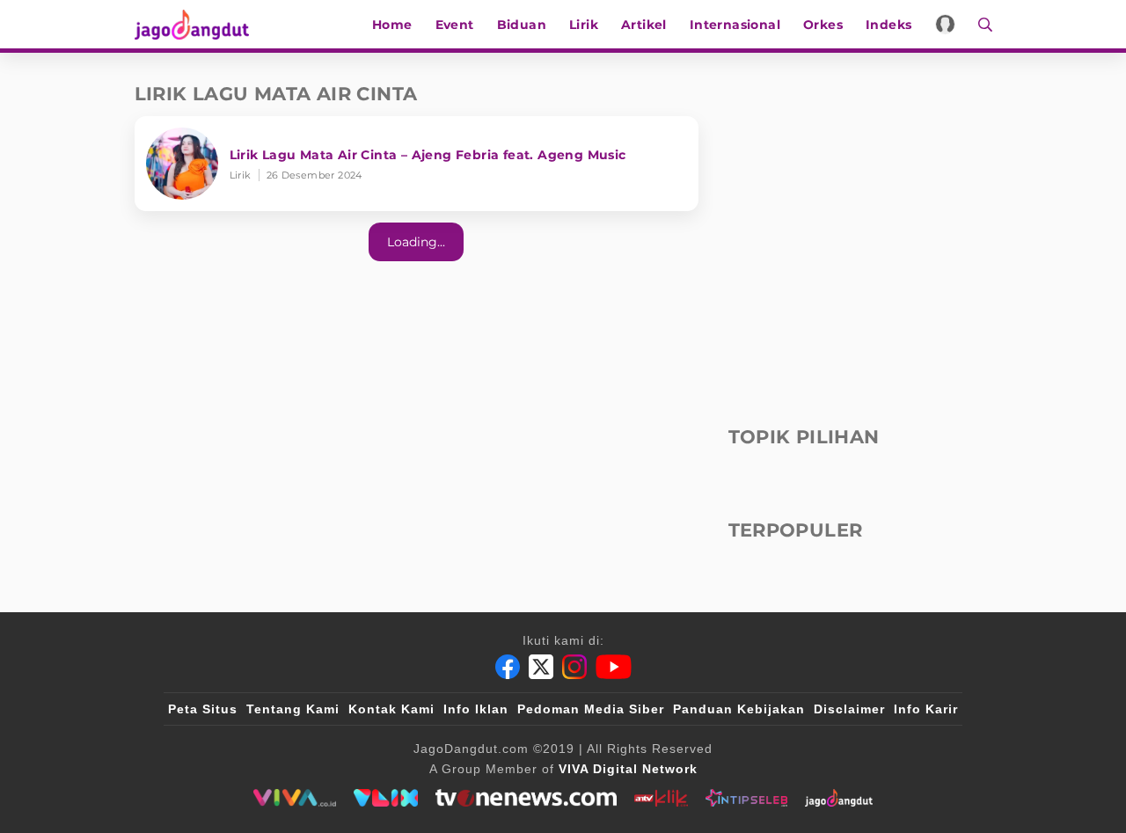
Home (392, 25)
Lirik (583, 25)
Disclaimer (849, 709)
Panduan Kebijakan (739, 709)
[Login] (945, 24)
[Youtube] (614, 666)
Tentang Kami (293, 709)
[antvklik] (661, 798)
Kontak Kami (391, 709)
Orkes (823, 25)
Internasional (735, 25)
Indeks (888, 25)
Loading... (416, 242)
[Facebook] (507, 666)
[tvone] (525, 798)
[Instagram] (574, 666)
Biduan (521, 25)
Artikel (644, 25)
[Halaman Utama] (198, 24)
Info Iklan (475, 709)
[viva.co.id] (294, 798)
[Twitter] (541, 666)
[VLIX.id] (386, 798)
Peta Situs (203, 709)
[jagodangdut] (839, 798)
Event (454, 25)
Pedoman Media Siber (590, 709)
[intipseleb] (746, 798)
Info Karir (926, 709)
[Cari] (979, 24)
